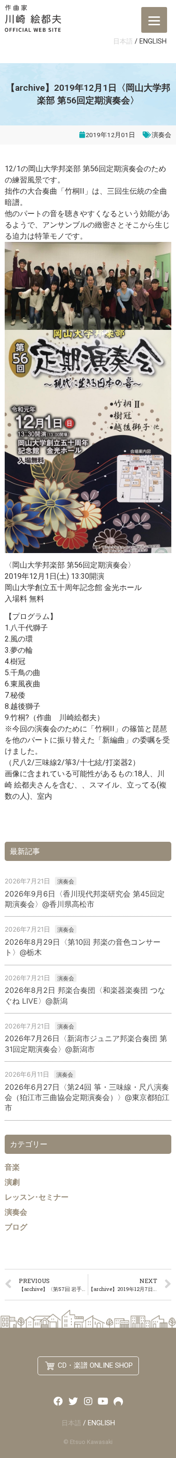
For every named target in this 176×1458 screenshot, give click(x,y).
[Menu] (154, 20)
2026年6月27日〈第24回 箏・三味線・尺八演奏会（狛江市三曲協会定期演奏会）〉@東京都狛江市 (87, 1097)
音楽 (12, 1167)
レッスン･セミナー (37, 1197)
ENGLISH (153, 41)
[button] (88, 1365)
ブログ (16, 1227)
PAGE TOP (161, 1402)
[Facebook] (58, 1401)
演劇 (12, 1182)
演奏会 (161, 135)
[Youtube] (103, 1401)
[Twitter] (73, 1401)
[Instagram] (88, 1401)
